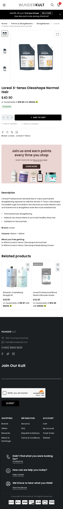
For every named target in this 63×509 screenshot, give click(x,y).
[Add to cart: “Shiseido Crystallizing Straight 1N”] (27, 269)
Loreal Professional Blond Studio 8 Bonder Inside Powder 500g (45, 295)
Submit (10, 403)
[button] (57, 34)
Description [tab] (8, 192)
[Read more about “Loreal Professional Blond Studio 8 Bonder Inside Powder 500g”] (58, 269)
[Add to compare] (29, 123)
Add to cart (39, 117)
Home (4, 23)
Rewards (37, 160)
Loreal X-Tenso (23, 135)
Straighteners (43, 23)
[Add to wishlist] (9, 123)
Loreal (11, 135)
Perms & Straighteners (22, 23)
